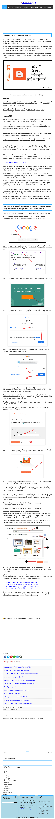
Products (6, 788)
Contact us (18, 7)
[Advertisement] (27, 21)
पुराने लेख (50, 752)
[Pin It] (11, 657)
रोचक (5, 782)
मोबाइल (15, 709)
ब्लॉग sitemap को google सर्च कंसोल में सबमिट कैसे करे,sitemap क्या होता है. (22, 586)
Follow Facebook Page (26, 808)
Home (4, 7)
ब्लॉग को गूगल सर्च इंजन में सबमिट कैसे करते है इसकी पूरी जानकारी (19, 588)
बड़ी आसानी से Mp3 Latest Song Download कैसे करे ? (16, 690)
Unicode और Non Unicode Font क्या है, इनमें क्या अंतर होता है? (18, 703)
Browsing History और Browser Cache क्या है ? (15, 687)
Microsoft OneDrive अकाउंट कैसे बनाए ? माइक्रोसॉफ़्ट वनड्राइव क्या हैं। (20, 680)
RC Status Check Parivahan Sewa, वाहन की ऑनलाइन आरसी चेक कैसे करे (21, 673)
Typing (6, 786)
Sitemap (25, 7)
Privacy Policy (34, 7)
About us (10, 7)
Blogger (36, 817)
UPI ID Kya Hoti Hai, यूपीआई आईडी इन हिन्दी (14, 677)
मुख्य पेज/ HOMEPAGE (44, 801)
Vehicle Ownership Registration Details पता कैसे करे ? (17, 670)
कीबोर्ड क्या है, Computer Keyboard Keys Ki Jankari (16, 700)
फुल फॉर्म (6, 779)
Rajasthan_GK (8, 790)
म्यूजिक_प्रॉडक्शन (8, 784)
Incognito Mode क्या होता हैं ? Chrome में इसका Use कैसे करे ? (18, 667)
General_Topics (8, 794)
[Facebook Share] (5, 657)
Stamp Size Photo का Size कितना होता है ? (14, 693)
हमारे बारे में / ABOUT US (44, 805)
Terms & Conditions (45, 7)
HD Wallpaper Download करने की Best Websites (16, 696)
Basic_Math (7, 792)
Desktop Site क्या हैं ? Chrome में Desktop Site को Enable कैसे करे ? (20, 683)
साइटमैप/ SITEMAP (43, 813)
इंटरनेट (9, 709)
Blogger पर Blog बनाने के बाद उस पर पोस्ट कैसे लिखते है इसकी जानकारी (21, 582)
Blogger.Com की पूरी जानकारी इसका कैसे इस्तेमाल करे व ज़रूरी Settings (22, 584)
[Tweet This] (8, 657)
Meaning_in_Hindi (9, 780)
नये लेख (4, 752)
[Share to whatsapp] (14, 657)
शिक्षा (5, 773)
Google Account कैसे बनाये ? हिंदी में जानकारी (16, 162)
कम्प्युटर (12, 709)
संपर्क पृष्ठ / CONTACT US (45, 803)
